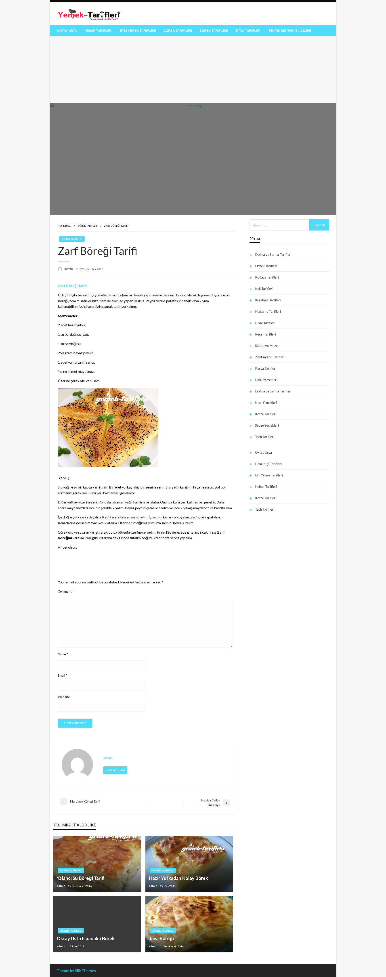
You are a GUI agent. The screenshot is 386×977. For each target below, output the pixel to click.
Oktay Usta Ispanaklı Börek (86, 938)
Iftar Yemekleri (266, 402)
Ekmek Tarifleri (266, 266)
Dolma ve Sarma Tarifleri (273, 254)
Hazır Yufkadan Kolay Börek (178, 878)
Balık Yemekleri (266, 380)
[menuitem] (67, 30)
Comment (66, 591)
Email (62, 675)
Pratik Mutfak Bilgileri (290, 30)
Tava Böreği (161, 938)
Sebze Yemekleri (267, 425)
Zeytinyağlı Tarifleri (270, 357)
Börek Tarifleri (213, 30)
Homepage (64, 225)
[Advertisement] (193, 69)
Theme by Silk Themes (76, 970)
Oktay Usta (67, 30)
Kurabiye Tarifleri (268, 300)
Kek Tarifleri (264, 289)
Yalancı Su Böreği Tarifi (81, 878)
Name (63, 654)
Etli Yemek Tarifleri (138, 30)
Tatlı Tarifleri (248, 30)
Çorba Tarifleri (178, 30)
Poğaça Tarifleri (267, 277)
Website (64, 697)
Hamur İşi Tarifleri (268, 464)
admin (68, 268)
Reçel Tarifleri (265, 334)
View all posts (115, 770)
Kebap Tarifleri (98, 30)
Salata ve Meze (266, 346)
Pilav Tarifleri (265, 323)
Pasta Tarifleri (265, 368)
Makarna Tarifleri (268, 311)
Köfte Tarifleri (265, 414)
